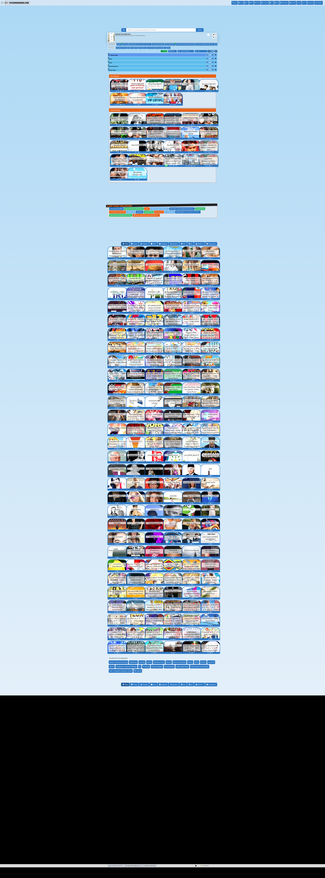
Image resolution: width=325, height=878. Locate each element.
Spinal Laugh (112, 70)
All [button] (191, 244)
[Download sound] (210, 55)
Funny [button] (135, 244)
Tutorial (165, 51)
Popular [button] (145, 244)
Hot (247, 2)
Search (235, 2)
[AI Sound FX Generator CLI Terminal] (124, 866)
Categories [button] (212, 244)
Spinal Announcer (113, 66)
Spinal (119, 44)
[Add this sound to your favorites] (215, 55)
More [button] (304, 2)
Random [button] (175, 244)
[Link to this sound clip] (212, 55)
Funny (241, 2)
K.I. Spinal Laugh (113, 55)
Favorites (293, 2)
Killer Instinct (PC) (170, 44)
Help (300, 2)
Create (285, 2)
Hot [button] (184, 244)
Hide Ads (311, 2)
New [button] (154, 244)
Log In (318, 2)
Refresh (173, 51)
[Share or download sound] (207, 55)
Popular (258, 2)
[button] (208, 34)
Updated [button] (164, 244)
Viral (252, 2)
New (277, 2)
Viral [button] (126, 244)
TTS (272, 2)
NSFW (200, 244)
